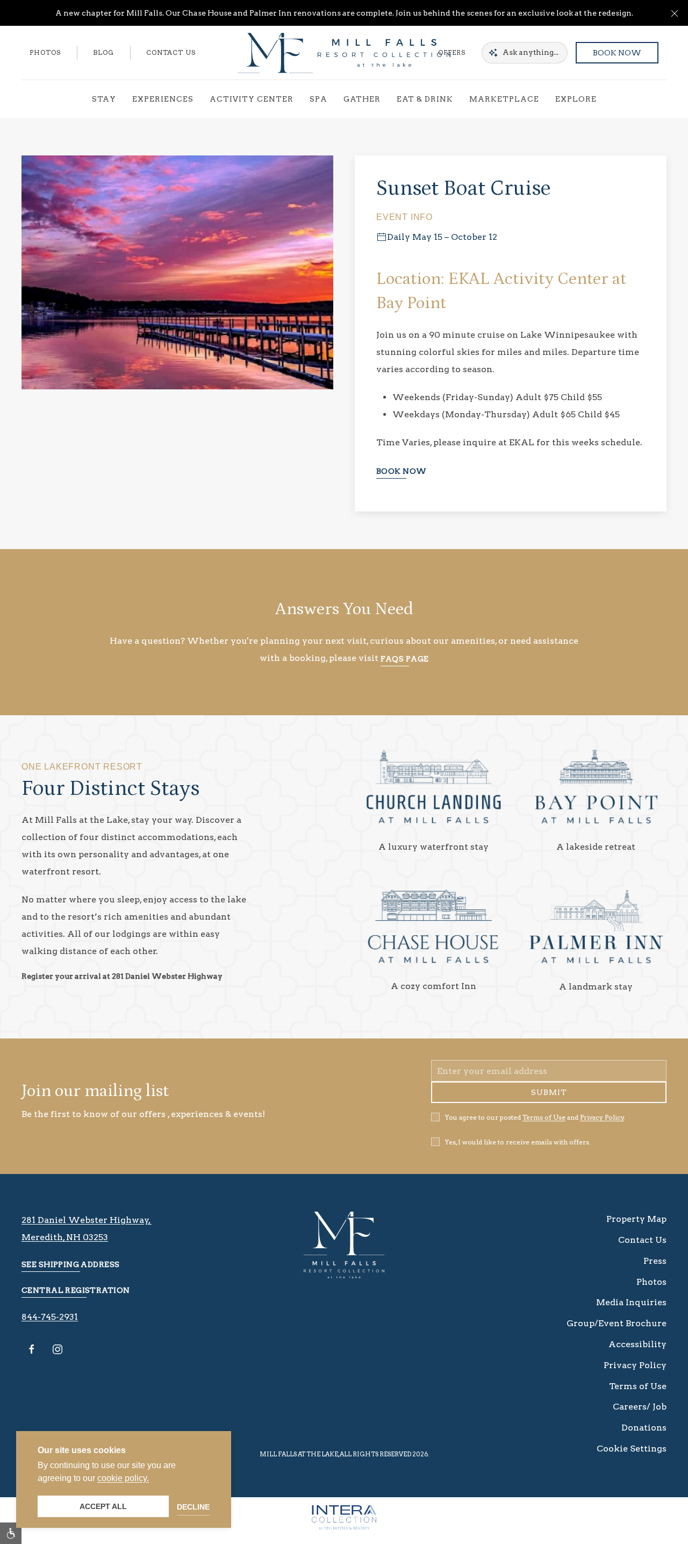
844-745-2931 (50, 1325)
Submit (549, 1100)
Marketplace (504, 99)
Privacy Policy (602, 1125)
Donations (643, 1436)
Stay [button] (104, 99)
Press (654, 1269)
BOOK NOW (401, 471)
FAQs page (405, 658)
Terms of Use (543, 1125)
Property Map (636, 1227)
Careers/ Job (639, 1415)
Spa (318, 99)
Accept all (103, 1506)
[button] (674, 12)
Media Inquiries (631, 1310)
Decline (193, 1507)
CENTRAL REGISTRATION (76, 1298)
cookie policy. (123, 1478)
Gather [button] (362, 99)
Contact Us (171, 52)
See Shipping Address (70, 1272)
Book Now (617, 52)
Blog (103, 52)
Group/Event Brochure (616, 1331)
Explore (576, 99)
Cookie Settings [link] (631, 1456)
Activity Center (251, 99)
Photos (45, 52)
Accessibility (637, 1352)
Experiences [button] (163, 99)
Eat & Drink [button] (425, 99)
